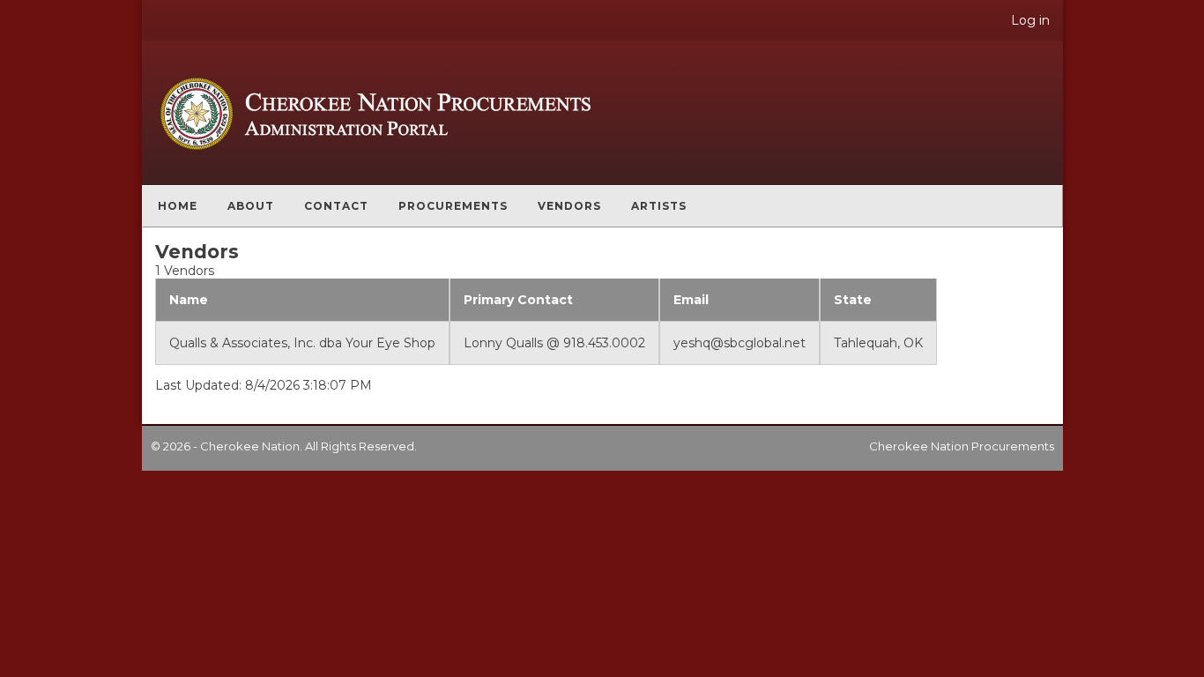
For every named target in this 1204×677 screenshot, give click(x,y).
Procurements (453, 205)
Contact (336, 205)
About (250, 205)
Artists (659, 205)
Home (177, 205)
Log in (1030, 20)
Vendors (569, 205)
